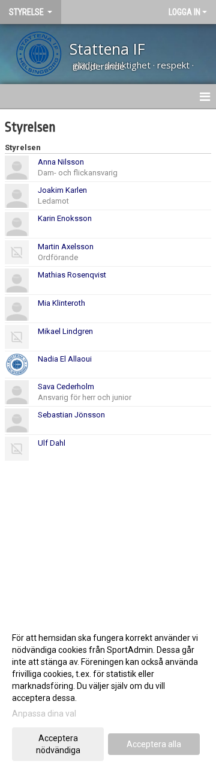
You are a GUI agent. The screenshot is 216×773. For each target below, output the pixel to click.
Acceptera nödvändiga (58, 744)
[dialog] (108, 693)
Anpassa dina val (44, 713)
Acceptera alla (154, 744)
